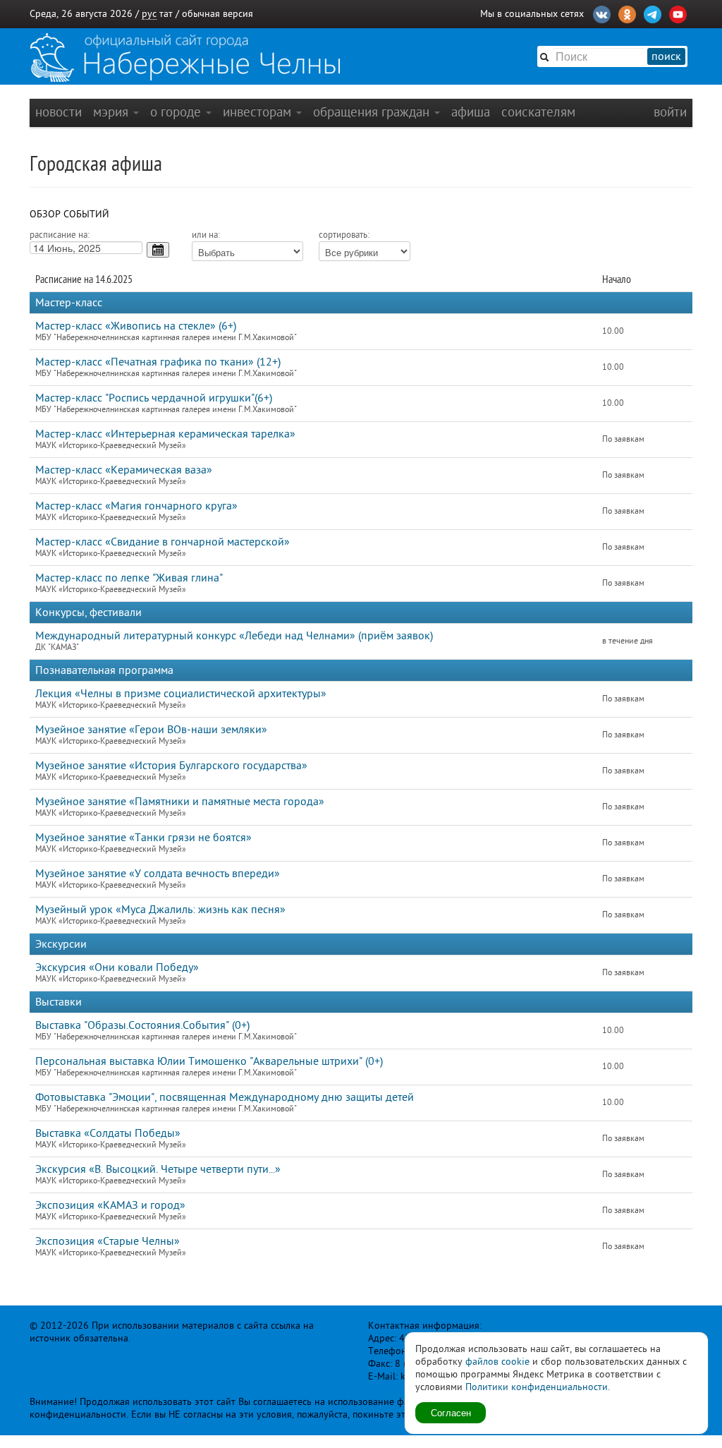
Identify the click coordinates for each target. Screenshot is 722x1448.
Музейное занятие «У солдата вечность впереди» (157, 873)
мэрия (112, 111)
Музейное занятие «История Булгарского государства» (171, 765)
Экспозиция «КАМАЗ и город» (110, 1205)
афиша (470, 111)
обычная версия (217, 13)
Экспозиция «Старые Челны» (107, 1241)
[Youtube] (678, 13)
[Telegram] (652, 13)
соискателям (538, 111)
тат (166, 13)
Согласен (451, 1412)
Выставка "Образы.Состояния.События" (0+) (142, 1025)
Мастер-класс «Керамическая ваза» (123, 470)
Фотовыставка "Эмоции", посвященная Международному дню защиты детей (224, 1097)
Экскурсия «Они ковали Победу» (117, 967)
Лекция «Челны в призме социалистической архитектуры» (180, 693)
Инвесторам (259, 111)
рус (149, 13)
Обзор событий (69, 214)
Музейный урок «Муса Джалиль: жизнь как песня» (160, 909)
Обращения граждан (373, 111)
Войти (670, 111)
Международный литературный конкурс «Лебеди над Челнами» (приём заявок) (234, 635)
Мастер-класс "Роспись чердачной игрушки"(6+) (153, 398)
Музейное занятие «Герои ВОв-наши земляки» (151, 729)
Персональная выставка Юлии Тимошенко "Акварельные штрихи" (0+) (209, 1061)
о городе (177, 111)
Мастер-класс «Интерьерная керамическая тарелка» (165, 434)
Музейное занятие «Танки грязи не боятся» (143, 837)
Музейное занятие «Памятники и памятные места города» (179, 801)
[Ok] (627, 13)
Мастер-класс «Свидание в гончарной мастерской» (162, 542)
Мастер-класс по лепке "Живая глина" (129, 578)
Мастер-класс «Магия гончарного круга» (136, 506)
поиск (666, 56)
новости (58, 111)
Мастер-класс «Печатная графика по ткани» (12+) (158, 362)
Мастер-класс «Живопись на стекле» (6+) (135, 326)
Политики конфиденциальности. (537, 1387)
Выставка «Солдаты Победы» (107, 1133)
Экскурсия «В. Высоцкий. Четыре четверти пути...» (158, 1169)
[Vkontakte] (602, 13)
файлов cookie (497, 1361)
